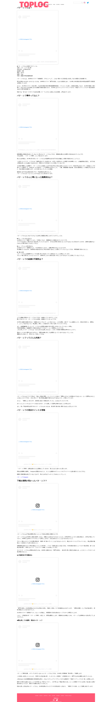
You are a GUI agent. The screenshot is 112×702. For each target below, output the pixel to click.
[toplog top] (27, 4)
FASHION (41, 4)
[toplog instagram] (85, 2)
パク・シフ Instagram (22, 477)
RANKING (62, 4)
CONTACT (62, 695)
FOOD (54, 4)
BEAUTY (45, 4)
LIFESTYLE (50, 4)
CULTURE (58, 4)
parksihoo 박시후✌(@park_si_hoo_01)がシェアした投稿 (38, 464)
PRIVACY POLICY (68, 695)
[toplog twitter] (88, 2)
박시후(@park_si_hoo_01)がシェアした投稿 (29, 61)
